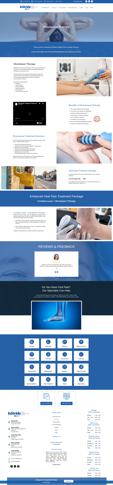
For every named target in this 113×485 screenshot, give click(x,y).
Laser (23, 213)
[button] (81, 7)
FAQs (56, 432)
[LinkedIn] (89, 1)
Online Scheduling (38, 1)
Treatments (56, 419)
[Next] (76, 264)
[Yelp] (86, 1)
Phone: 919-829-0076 (16, 458)
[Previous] (36, 264)
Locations (56, 427)
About (56, 430)
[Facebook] (92, 1)
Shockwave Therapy (20, 220)
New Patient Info (56, 416)
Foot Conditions (56, 422)
